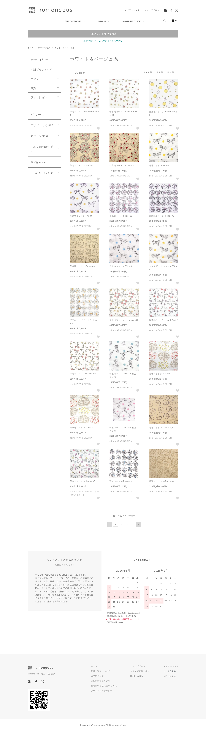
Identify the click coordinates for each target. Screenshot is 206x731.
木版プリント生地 (41, 69)
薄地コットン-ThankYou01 (83, 373)
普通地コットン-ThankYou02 (163, 319)
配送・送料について (100, 671)
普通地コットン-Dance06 (82, 266)
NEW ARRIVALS (42, 173)
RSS (132, 675)
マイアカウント (132, 10)
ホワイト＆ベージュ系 (64, 47)
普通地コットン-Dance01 (161, 481)
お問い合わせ (169, 676)
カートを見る (169, 671)
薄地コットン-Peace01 (120, 481)
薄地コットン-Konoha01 (82, 165)
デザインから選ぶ (42, 125)
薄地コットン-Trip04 (159, 165)
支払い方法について (100, 680)
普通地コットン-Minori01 (82, 427)
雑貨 (33, 88)
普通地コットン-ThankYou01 (123, 319)
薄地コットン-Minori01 (160, 373)
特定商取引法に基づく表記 (104, 685)
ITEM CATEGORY (72, 21)
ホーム (31, 47)
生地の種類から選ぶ (42, 149)
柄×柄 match (39, 162)
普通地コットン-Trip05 (120, 266)
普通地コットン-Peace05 (161, 215)
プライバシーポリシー (102, 690)
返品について (97, 675)
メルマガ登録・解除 (140, 671)
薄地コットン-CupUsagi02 (162, 427)
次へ (138, 524)
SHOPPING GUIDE (131, 21)
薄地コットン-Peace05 (120, 215)
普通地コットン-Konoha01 (122, 165)
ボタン (35, 79)
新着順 (170, 72)
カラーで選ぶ (44, 47)
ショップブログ (151, 10)
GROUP (102, 21)
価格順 (159, 72)
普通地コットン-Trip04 (81, 215)
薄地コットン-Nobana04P (82, 481)
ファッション (39, 97)
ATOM (140, 675)
